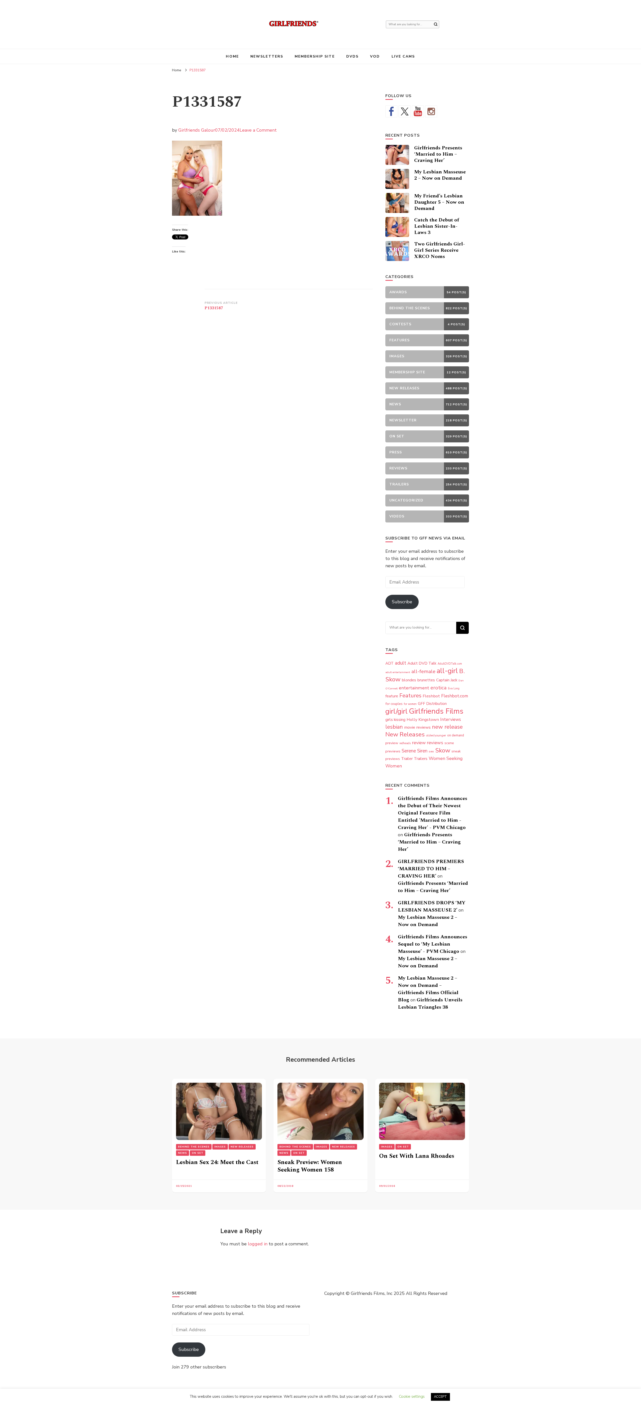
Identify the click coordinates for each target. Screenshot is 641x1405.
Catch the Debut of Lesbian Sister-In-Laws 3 (436, 226)
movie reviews (417, 727)
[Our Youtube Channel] (418, 111)
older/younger (436, 735)
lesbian (394, 726)
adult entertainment (397, 672)
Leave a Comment (258, 130)
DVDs (352, 56)
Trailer (407, 758)
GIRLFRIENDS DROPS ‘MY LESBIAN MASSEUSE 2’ (431, 906)
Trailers (420, 758)
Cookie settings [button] (412, 1396)
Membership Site (315, 56)
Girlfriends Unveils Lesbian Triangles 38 (430, 1003)
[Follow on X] (405, 111)
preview (391, 742)
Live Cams (403, 56)
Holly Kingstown (423, 719)
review (419, 743)
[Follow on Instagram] (431, 111)
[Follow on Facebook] (391, 111)
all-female (423, 671)
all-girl (447, 671)
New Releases (405, 734)
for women (410, 704)
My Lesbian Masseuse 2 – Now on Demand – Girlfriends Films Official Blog (428, 989)
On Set (197, 1153)
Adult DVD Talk (421, 663)
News (182, 1153)
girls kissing (395, 719)
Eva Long (453, 688)
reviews (435, 742)
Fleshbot (431, 696)
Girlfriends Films (436, 711)
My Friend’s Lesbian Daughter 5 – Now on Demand (439, 202)
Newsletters (266, 56)
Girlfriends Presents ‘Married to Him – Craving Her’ (438, 154)
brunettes (426, 680)
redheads (405, 743)
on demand (455, 735)
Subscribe (402, 602)
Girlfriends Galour (196, 130)
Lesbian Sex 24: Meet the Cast (217, 1162)
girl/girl (396, 711)
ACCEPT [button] (440, 1396)
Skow (442, 750)
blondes (409, 680)
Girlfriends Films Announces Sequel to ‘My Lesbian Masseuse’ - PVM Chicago (432, 944)
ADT (389, 663)
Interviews (450, 719)
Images (220, 1147)
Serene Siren (414, 751)
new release (447, 727)
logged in (257, 1244)
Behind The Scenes (194, 1147)
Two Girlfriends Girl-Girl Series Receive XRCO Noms (439, 250)
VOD (375, 56)
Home (232, 56)
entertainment (414, 688)
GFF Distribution (432, 703)
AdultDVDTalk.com (450, 664)
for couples (394, 703)
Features (410, 695)
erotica (438, 687)
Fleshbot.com (454, 696)
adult (400, 663)
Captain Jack (446, 680)
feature (391, 696)
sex (431, 751)
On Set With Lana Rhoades (416, 1156)
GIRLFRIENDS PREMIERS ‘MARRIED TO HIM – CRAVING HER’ (431, 869)
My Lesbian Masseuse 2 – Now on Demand (440, 175)
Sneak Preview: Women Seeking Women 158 (309, 1166)
